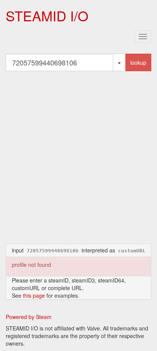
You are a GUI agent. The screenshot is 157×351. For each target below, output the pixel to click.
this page (34, 295)
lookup (138, 62)
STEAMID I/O (47, 15)
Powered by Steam (28, 317)
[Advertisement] (78, 157)
